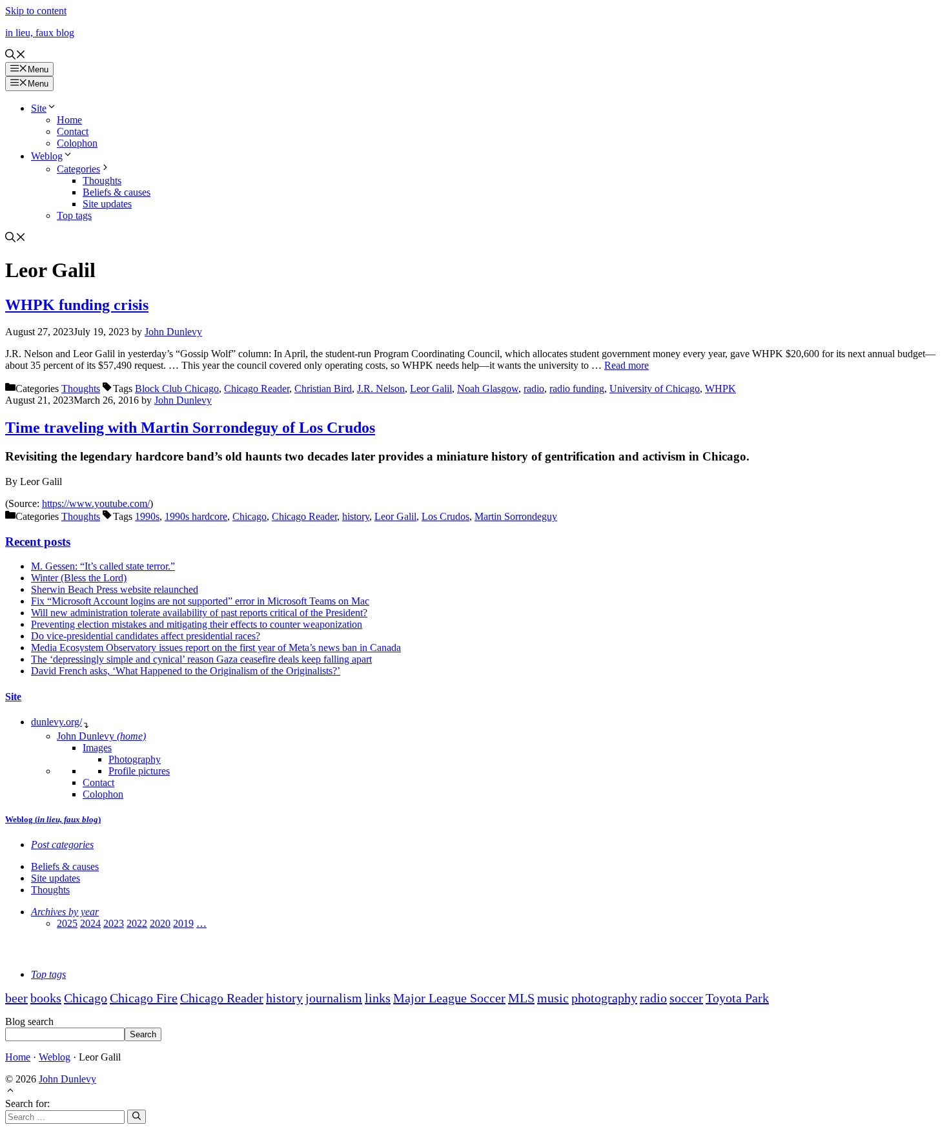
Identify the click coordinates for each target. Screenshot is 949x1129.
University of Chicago (654, 388)
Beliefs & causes (116, 192)
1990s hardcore (196, 516)
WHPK (720, 388)
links (378, 998)
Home (69, 119)
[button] (15, 55)
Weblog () (53, 819)
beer (16, 998)
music (553, 998)
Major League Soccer (449, 998)
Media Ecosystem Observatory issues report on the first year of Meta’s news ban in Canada (216, 647)
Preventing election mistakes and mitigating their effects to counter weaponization (196, 624)
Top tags (74, 215)
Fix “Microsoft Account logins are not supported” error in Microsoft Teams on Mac (200, 601)
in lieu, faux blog (39, 32)
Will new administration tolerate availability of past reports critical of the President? (199, 612)
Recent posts (37, 541)
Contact (72, 131)
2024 (90, 923)
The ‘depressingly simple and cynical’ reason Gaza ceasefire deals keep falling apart (201, 659)
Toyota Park (737, 998)
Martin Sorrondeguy (515, 516)
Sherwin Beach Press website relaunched (114, 589)
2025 (67, 923)
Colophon (77, 143)
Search (143, 1034)
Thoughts (102, 180)
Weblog (47, 155)
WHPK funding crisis (76, 304)
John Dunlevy (101, 735)
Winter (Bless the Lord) (79, 577)
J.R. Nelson (381, 388)
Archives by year (65, 911)
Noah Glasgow (487, 388)
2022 (137, 923)
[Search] (136, 1117)
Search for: (27, 1103)
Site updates (107, 203)
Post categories (62, 844)
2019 (183, 923)
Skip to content (35, 10)
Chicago (249, 516)
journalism (333, 998)
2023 (113, 923)
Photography (134, 759)
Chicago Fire (144, 998)
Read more (626, 365)
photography (604, 998)
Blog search (29, 1021)
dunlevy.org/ (56, 721)
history (355, 516)
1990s (147, 516)
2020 (160, 923)
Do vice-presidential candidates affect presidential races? (145, 635)
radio (534, 388)
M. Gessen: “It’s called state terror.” (103, 566)
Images (97, 747)
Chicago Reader (256, 388)
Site (38, 108)
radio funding (576, 388)
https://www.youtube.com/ (96, 503)
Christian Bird (323, 388)
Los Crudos (445, 516)
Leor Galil (431, 388)
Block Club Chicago (177, 388)
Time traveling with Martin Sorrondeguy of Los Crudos (190, 427)
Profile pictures (139, 770)
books (45, 998)
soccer (686, 998)
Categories (78, 168)
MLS (521, 998)
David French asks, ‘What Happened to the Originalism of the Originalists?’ (185, 670)
